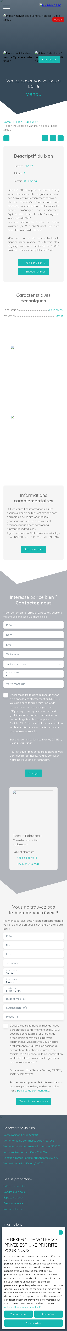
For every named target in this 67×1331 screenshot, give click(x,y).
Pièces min (12, 1016)
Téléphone (12, 654)
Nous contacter (12, 1209)
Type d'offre (11, 970)
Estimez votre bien (14, 1186)
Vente (7, 121)
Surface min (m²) (16, 1007)
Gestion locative (13, 1203)
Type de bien (11, 979)
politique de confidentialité (33, 759)
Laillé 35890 (32, 121)
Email (9, 644)
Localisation (11, 988)
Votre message (15, 683)
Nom (9, 634)
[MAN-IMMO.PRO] (51, 7)
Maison (17, 121)
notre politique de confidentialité (22, 1306)
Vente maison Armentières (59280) (25, 1152)
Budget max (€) (16, 998)
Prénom (11, 625)
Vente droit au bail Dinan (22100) (23, 1163)
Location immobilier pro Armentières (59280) (31, 1157)
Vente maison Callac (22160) (20, 1135)
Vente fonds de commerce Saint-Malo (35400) (31, 1146)
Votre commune (16, 664)
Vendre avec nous (14, 1191)
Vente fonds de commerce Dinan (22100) (28, 1140)
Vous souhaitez (12, 672)
